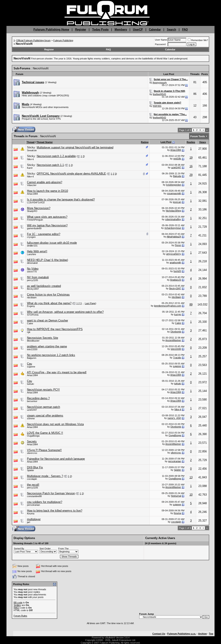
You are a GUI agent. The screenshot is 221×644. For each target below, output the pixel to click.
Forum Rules (20, 615)
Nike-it (30, 159)
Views (202, 142)
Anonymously (160, 82)
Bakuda (177, 176)
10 (191, 494)
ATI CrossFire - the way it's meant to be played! (57, 372)
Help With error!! (37, 251)
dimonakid (32, 263)
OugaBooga (33, 435)
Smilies (17, 605)
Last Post (166, 142)
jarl (28, 522)
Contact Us (158, 633)
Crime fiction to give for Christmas (48, 294)
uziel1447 (176, 167)
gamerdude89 (34, 228)
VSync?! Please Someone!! (44, 450)
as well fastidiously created (44, 286)
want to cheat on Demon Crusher (47, 320)
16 (191, 166)
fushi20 (177, 271)
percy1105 (32, 280)
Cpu (29, 363)
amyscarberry (173, 254)
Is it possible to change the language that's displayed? (61, 199)
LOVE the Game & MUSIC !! (45, 432)
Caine (30, 323)
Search (171, 29)
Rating (144, 142)
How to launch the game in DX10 (47, 190)
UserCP (138, 29)
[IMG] (16, 607)
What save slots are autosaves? (47, 216)
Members (121, 29)
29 (191, 175)
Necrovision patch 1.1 (50, 165)
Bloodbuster (33, 340)
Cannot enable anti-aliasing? (44, 182)
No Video (32, 268)
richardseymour (172, 228)
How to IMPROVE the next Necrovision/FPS (55, 329)
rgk (28, 332)
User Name (161, 39)
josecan (177, 202)
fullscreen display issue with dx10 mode (52, 242)
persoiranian (174, 461)
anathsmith (175, 262)
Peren (178, 245)
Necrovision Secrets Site (42, 337)
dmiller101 (32, 245)
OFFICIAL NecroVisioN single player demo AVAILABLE (71, 173)
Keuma (30, 513)
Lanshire (31, 254)
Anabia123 (175, 279)
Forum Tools (197, 136)
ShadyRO (32, 211)
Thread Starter (44, 142)
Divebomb (175, 331)
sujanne (31, 366)
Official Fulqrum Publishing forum (33, 40)
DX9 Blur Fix (35, 467)
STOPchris (33, 314)
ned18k (177, 158)
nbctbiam (31, 297)
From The (63, 548)
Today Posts (100, 29)
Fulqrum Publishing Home (51, 29)
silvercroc (32, 453)
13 (191, 477)
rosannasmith (174, 193)
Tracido (177, 357)
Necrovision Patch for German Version (51, 493)
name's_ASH (174, 418)
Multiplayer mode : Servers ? (45, 476)
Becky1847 (175, 288)
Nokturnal (176, 496)
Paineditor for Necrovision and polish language (56, 458)
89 (191, 304)
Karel (29, 168)
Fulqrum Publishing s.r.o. (181, 633)
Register (80, 29)
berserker (32, 401)
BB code (18, 602)
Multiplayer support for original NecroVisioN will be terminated (75, 147)
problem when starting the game (47, 346)
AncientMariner (173, 340)
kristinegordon (173, 184)
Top (211, 633)
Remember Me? (199, 40)
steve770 (32, 271)
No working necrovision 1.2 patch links (51, 355)
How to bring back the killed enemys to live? (54, 510)
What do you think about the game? (49, 303)
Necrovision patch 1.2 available (56, 156)
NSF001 (157, 106)
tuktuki (30, 384)
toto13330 (32, 349)
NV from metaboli (38, 277)
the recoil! (33, 484)
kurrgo (177, 314)
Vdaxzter (31, 185)
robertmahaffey (173, 219)
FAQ (185, 29)
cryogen (31, 237)
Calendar (155, 29)
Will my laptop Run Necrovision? (47, 225)
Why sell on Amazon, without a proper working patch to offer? (65, 311)
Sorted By (19, 548)
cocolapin (32, 479)
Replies (191, 142)
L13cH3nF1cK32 (36, 202)
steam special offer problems (45, 415)
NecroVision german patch (43, 407)
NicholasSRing (173, 210)
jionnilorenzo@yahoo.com (167, 305)
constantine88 (34, 496)
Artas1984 (175, 150)
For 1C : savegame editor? (43, 234)
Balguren (31, 358)
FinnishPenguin (35, 219)
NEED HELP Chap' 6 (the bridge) (47, 260)
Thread (31, 142)
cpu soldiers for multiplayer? (44, 502)
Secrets (32, 441)
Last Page (90, 303)
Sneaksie (32, 150)
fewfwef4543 (159, 94)
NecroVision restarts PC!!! (43, 389)
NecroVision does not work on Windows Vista (55, 424)
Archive (202, 633)
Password (160, 44)
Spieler (30, 470)
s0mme (31, 418)
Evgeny (31, 306)
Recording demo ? (38, 398)
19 (191, 157)
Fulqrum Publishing (63, 40)
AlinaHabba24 (174, 236)
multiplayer (34, 519)
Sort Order (45, 548)
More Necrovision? (38, 208)
